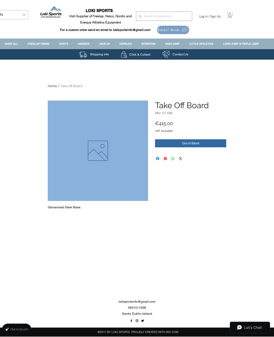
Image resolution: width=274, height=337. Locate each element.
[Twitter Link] (142, 321)
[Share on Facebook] (157, 158)
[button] (230, 15)
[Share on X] (180, 158)
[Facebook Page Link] (131, 321)
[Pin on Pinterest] (165, 158)
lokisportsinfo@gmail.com (132, 30)
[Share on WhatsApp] (172, 158)
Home (52, 86)
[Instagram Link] (137, 321)
